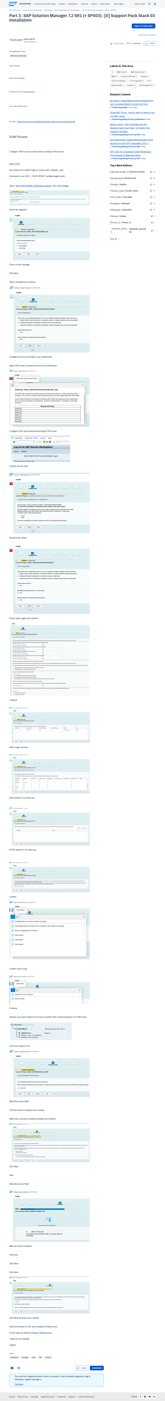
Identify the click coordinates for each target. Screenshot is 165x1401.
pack (33, 1357)
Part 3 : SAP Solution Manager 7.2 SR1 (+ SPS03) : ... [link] (99, 10)
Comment (19, 1384)
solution (48, 1357)
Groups (62, 4)
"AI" (148, 81)
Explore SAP (140, 4)
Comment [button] (97, 1368)
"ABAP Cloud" (121, 72)
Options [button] (133, 30)
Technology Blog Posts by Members (67, 10)
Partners (84, 4)
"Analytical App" (116, 85)
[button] (146, 43)
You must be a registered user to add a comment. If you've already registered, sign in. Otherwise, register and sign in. (53, 1378)
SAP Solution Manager (18, 56)
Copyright (34, 1397)
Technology (48, 10)
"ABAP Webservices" (138, 72)
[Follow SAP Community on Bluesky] (145, 1397)
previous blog (28, 92)
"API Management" (145, 85)
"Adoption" (144, 76)
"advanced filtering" (118, 81)
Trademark (61, 1397)
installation (14, 1357)
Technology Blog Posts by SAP (126, 135)
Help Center (105, 4)
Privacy (12, 1397)
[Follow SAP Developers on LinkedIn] (154, 1397)
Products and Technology (44, 4)
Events (94, 4)
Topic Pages (118, 4)
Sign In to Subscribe (143, 26)
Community (25, 4)
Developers (73, 4)
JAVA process (45, 1333)
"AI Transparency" (136, 81)
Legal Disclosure (48, 1397)
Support (71, 1397)
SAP (40, 1357)
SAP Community (15, 10)
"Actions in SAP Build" (128, 76)
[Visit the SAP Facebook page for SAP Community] (140, 1397)
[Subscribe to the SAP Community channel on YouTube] (150, 1397)
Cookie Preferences (86, 1397)
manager (25, 1357)
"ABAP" (113, 76)
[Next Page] (134, 88)
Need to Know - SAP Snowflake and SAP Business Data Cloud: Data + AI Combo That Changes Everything (130, 128)
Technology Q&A (119, 107)
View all (113, 239)
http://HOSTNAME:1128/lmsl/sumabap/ (34, 186)
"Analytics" (130, 85)
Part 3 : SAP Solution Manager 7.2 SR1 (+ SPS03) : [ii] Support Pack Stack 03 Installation (82, 17)
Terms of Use (22, 1397)
